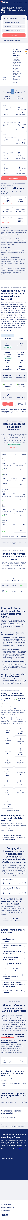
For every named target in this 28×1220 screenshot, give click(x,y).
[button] (8, 26)
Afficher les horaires (7, 222)
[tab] (7, 97)
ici (15, 543)
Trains (9, 1125)
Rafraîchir (12, 447)
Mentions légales (6, 1204)
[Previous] (3, 580)
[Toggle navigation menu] (26, 2)
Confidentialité (5, 1210)
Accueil (3, 1125)
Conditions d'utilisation (8, 1207)
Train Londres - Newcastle (8, 1102)
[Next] (24, 91)
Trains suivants (20, 536)
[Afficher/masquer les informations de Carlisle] (24, 1061)
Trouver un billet (7, 203)
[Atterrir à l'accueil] (4, 2)
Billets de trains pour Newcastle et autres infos (14, 1084)
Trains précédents (8, 536)
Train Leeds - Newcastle (8, 1117)
